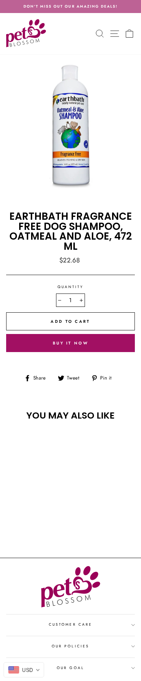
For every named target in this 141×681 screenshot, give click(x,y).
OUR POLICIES (70, 646)
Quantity (70, 287)
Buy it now (70, 343)
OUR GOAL (70, 668)
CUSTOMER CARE (70, 624)
